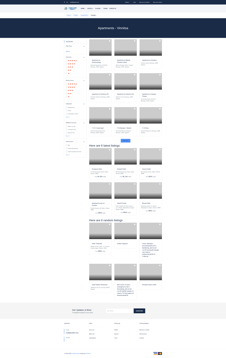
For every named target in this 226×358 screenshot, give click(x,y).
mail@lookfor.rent (74, 2)
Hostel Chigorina (122, 243)
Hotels (90, 8)
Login (134, 2)
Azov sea (91, 330)
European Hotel (97, 169)
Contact (141, 338)
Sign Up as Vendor (157, 2)
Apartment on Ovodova (149, 60)
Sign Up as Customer (144, 2)
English (127, 2)
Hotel (69, 110)
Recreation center (73, 114)
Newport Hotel (121, 169)
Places (98, 8)
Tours (105, 8)
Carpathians (92, 338)
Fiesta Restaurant (73, 148)
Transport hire (72, 129)
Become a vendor (144, 330)
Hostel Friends (121, 203)
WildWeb (88, 353)
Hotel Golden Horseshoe (99, 284)
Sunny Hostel (146, 169)
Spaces (116, 334)
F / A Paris (145, 128)
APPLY (68, 51)
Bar (69, 145)
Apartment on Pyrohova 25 (100, 94)
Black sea (92, 334)
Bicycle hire (71, 132)
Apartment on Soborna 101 (125, 94)
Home (83, 8)
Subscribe (139, 311)
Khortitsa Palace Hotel (149, 284)
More (67, 117)
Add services (143, 334)
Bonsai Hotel (146, 203)
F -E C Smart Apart (98, 128)
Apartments (84, 15)
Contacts (112, 8)
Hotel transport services (74, 151)
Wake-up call (71, 126)
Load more (126, 140)
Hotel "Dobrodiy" (97, 243)
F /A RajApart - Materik (124, 128)
